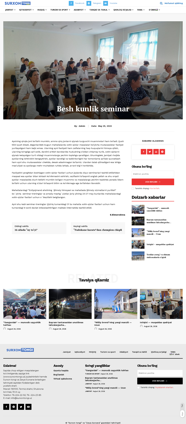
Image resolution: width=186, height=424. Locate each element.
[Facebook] (71, 3)
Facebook (79, 3)
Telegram (97, 3)
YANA (173, 352)
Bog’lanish (59, 374)
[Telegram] (88, 3)
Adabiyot (124, 352)
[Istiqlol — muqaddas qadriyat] (138, 244)
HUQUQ (92, 352)
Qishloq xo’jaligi (159, 352)
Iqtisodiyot (80, 352)
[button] (170, 3)
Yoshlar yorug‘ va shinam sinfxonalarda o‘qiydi (158, 256)
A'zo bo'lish (154, 188)
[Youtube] (105, 3)
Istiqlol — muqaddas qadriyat (160, 244)
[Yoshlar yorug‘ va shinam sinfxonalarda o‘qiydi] (138, 255)
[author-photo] (5, 328)
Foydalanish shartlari (164, 387)
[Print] (156, 151)
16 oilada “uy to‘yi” (26, 229)
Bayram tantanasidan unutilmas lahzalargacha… (159, 221)
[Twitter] (150, 151)
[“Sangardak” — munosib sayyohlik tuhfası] (138, 209)
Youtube (113, 3)
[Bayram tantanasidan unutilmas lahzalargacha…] (138, 221)
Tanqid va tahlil (139, 352)
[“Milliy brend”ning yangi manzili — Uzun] (138, 232)
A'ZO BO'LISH (151, 182)
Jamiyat (93, 100)
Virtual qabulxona (63, 379)
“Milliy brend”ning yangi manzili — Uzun (158, 232)
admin (82, 126)
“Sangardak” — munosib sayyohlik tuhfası (158, 209)
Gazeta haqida (61, 370)
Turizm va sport (107, 352)
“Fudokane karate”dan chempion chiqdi (98, 229)
